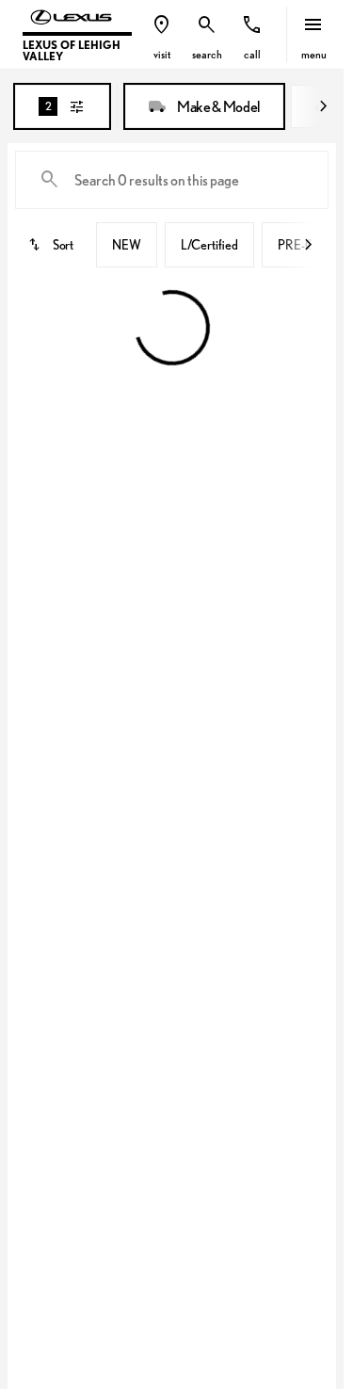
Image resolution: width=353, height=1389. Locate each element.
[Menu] (313, 25)
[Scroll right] (323, 106)
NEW (126, 244)
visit (161, 54)
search (207, 54)
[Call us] (252, 25)
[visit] (162, 25)
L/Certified (209, 244)
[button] (162, 35)
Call (252, 54)
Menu (314, 54)
